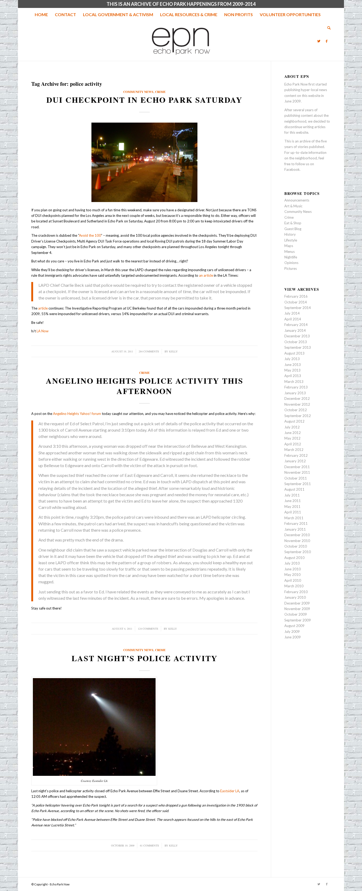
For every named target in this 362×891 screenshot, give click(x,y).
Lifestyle (290, 240)
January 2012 (295, 461)
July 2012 (292, 427)
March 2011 (293, 518)
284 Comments (149, 351)
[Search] (327, 27)
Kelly (173, 351)
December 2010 (297, 535)
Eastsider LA (229, 791)
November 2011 (297, 472)
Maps (288, 246)
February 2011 (296, 523)
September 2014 (297, 308)
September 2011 (297, 484)
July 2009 (292, 631)
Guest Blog (292, 229)
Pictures (290, 268)
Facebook (292, 169)
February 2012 (296, 455)
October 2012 (295, 410)
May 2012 (292, 438)
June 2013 (292, 364)
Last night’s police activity (145, 658)
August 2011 (294, 489)
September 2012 (297, 416)
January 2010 (295, 597)
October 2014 (295, 302)
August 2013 (294, 353)
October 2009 (295, 614)
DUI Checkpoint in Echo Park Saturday (144, 99)
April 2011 (292, 512)
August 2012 (294, 421)
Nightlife (290, 257)
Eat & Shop (292, 223)
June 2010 (292, 569)
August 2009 (294, 626)
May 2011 (292, 506)
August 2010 (294, 558)
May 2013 (292, 370)
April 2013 (292, 376)
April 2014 (292, 319)
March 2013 (293, 381)
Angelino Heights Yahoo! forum (77, 413)
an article (206, 275)
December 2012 (297, 398)
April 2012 (292, 444)
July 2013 (292, 359)
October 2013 (295, 342)
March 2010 (293, 586)
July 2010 (292, 563)
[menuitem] (41, 14)
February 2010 (296, 592)
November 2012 (297, 404)
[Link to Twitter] (319, 41)
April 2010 (292, 580)
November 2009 (297, 609)
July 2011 (292, 495)
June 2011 (292, 501)
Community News (138, 91)
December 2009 (297, 603)
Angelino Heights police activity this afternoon (144, 386)
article (43, 308)
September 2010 (297, 552)
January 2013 (295, 393)
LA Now (42, 331)
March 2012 (293, 449)
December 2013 (297, 336)
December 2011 (297, 467)
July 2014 (292, 313)
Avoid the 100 (90, 235)
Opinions (291, 263)
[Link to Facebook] (327, 41)
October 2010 (295, 546)
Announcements (296, 200)
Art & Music (293, 206)
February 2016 (296, 296)
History (290, 234)
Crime (160, 91)
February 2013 (296, 387)
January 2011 (295, 529)
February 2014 (296, 325)
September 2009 (297, 620)
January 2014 (295, 330)
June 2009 (292, 637)
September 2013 (297, 347)
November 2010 (297, 541)
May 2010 (292, 574)
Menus (289, 251)
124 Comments (148, 628)
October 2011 (295, 478)
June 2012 (292, 433)
